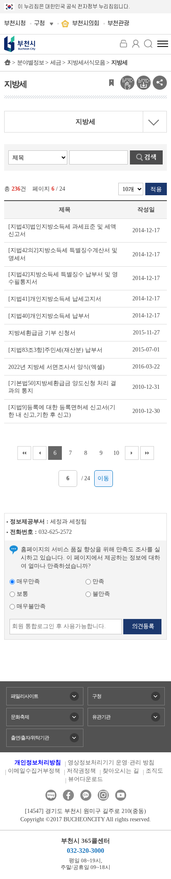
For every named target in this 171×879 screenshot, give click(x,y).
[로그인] (123, 43)
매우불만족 (30, 606)
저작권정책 (81, 771)
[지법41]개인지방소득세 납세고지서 (54, 299)
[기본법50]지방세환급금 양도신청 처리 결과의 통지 (62, 387)
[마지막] (147, 453)
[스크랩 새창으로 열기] (111, 82)
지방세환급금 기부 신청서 (42, 333)
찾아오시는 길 (121, 771)
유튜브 (120, 795)
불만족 (100, 594)
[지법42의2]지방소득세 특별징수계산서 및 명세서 (62, 254)
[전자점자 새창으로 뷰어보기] (127, 82)
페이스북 (68, 795)
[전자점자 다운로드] (144, 82)
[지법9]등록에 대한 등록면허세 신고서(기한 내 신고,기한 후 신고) (61, 411)
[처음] (24, 453)
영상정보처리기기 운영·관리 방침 (111, 762)
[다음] (132, 453)
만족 (97, 581)
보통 (21, 594)
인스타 (103, 795)
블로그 (50, 795)
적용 (156, 189)
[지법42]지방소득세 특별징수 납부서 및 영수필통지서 (63, 278)
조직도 (154, 771)
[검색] (148, 43)
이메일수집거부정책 (34, 771)
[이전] (39, 453)
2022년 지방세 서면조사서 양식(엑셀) (56, 367)
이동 (103, 478)
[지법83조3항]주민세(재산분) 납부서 (55, 350)
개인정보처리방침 (38, 762)
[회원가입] (135, 43)
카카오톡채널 (85, 795)
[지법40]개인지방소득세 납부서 (49, 316)
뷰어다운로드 (85, 779)
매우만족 (27, 581)
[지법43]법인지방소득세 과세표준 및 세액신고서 (62, 230)
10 (116, 453)
